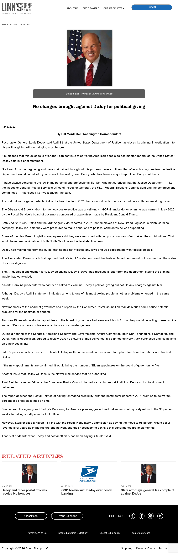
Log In (152, 7)
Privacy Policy (145, 548)
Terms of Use (167, 548)
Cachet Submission (109, 533)
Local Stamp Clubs (140, 533)
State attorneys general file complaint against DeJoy (147, 491)
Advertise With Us (37, 533)
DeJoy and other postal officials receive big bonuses (24, 491)
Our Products (113, 8)
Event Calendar (67, 515)
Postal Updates (20, 24)
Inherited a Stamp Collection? (73, 533)
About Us (72, 8)
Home (5, 24)
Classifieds (31, 515)
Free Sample (91, 8)
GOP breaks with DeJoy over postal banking (86, 491)
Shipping (127, 548)
